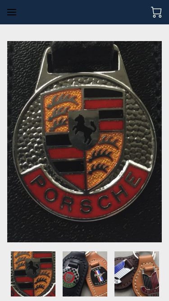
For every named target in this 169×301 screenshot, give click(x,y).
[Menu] (11, 12)
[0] (156, 12)
